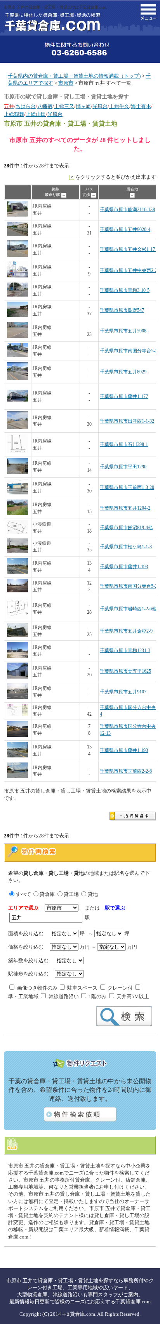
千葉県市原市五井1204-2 (125, 508)
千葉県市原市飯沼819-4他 (126, 527)
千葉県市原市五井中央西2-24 (130, 270)
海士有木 (141, 106)
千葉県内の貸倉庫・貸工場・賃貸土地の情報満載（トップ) (74, 76)
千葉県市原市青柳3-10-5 (125, 290)
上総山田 (36, 114)
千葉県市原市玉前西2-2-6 (126, 771)
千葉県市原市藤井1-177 (124, 396)
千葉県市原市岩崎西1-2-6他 (128, 608)
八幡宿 (44, 106)
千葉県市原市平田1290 (123, 466)
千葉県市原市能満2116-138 (127, 209)
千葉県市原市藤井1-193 (124, 566)
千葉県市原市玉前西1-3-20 (127, 487)
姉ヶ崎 (83, 106)
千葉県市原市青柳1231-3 (125, 650)
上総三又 (64, 106)
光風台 (100, 106)
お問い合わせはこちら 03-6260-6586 (80, 49)
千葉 (66, 1314)
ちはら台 (26, 106)
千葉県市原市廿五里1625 (125, 671)
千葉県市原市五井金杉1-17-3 (129, 249)
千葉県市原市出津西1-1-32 (127, 421)
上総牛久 (119, 106)
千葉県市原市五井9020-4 (125, 229)
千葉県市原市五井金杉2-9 (126, 631)
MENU (148, 12)
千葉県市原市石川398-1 (124, 444)
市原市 (65, 83)
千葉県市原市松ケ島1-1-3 (126, 546)
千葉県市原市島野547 (122, 310)
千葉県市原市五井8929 (123, 372)
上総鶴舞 (14, 114)
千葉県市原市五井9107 (123, 692)
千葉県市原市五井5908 (123, 331)
